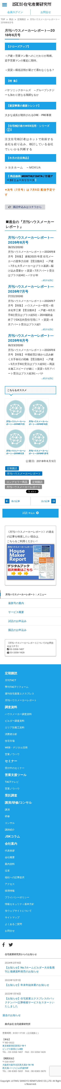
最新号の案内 (16, 603)
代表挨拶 (10, 850)
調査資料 (11, 707)
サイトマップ (12, 917)
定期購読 (21, 19)
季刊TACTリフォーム (16, 686)
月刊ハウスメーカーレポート (24, 473)
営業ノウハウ (12, 754)
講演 (7, 809)
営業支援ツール (16, 775)
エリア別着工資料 (14, 727)
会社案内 (11, 843)
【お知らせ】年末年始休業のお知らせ (27, 985)
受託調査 (11, 795)
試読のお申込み (17, 621)
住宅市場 (10, 740)
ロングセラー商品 (17, 481)
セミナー (11, 761)
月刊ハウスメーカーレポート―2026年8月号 (31, 240)
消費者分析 (11, 734)
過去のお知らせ (11, 1015)
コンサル (10, 822)
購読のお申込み (17, 630)
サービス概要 (16, 612)
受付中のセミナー (14, 768)
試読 (28, 512)
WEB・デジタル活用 (16, 747)
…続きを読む (47, 280)
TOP (3, 19)
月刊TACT (10, 680)
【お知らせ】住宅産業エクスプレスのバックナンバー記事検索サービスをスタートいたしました (29, 1002)
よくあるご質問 (13, 924)
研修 (7, 816)
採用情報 (10, 890)
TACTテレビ (12, 781)
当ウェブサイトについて (18, 910)
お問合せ (10, 930)
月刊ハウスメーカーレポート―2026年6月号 (31, 338)
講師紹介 (10, 829)
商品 (11, 19)
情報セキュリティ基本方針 (19, 904)
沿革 (7, 870)
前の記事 (15, 501)
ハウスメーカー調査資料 (18, 714)
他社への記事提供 (14, 877)
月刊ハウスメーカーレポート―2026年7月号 (31, 289)
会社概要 (10, 857)
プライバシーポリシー (17, 897)
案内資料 (10, 863)
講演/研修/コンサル (18, 802)
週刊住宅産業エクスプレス (19, 693)
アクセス (10, 884)
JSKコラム (12, 836)
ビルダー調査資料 (14, 720)
